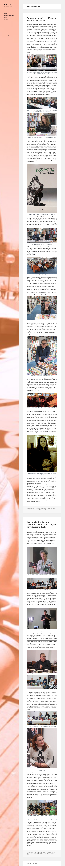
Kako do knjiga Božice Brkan (9, 35)
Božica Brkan (8, 5)
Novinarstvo (6, 23)
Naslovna (5, 13)
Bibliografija (6, 19)
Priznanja (5, 25)
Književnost (6, 21)
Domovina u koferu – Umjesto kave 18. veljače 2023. (41, 19)
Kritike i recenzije (7, 27)
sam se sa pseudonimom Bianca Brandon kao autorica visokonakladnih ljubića (42, 640)
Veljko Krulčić (42, 510)
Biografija (5, 17)
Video (5, 31)
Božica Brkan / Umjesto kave (9, 15)
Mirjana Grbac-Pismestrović (47, 509)
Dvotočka (53, 852)
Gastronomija (6, 33)
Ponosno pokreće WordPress (32, 863)
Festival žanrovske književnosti (32, 853)
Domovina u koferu (38, 509)
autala (51, 638)
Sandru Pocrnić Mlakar (39, 633)
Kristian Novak (40, 853)
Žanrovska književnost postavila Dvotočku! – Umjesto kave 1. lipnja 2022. (42, 524)
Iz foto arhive (6, 29)
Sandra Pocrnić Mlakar (36, 510)
